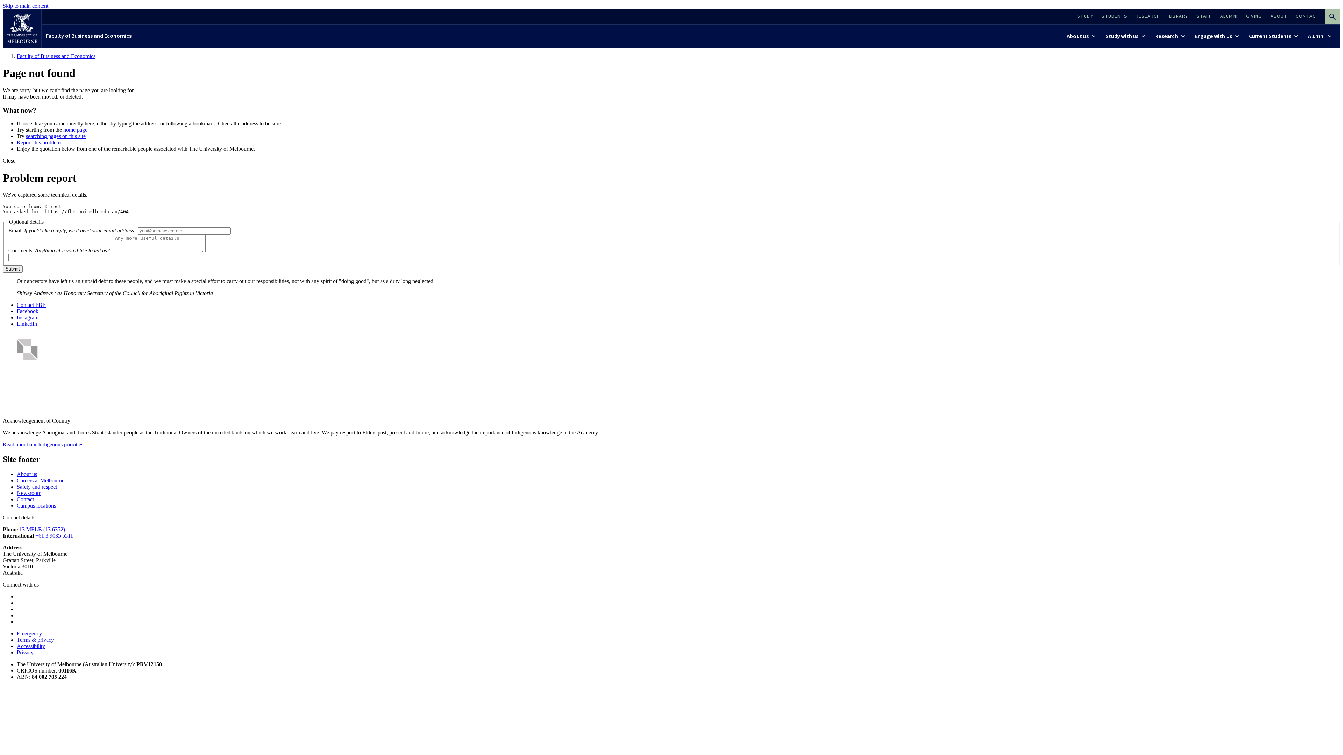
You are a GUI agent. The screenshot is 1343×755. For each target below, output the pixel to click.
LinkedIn (27, 324)
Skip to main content (25, 6)
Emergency (29, 634)
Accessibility (31, 646)
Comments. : (60, 250)
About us (27, 474)
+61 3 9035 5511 (54, 536)
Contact (25, 499)
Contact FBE (31, 305)
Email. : (72, 230)
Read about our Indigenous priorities (43, 444)
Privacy (25, 652)
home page (75, 130)
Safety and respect (37, 487)
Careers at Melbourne (40, 480)
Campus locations (36, 506)
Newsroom (29, 493)
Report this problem (39, 142)
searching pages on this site (56, 136)
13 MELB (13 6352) (42, 529)
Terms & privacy (35, 640)
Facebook (27, 311)
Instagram (27, 318)
